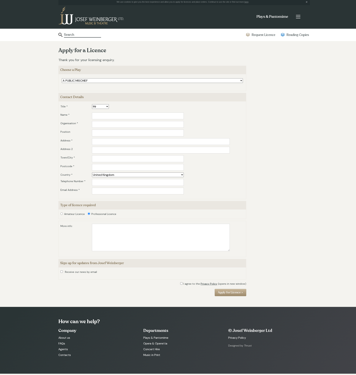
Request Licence (263, 35)
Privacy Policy (209, 283)
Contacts (64, 355)
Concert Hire (151, 349)
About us (64, 338)
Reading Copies (297, 35)
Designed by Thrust (240, 345)
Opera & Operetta (155, 343)
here (246, 2)
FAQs (61, 343)
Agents (63, 349)
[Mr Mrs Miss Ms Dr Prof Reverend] (100, 106)
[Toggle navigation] (298, 17)
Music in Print (151, 355)
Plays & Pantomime (272, 16)
